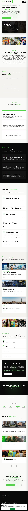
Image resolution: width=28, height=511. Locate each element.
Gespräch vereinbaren (6, 17)
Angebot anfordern (15, 502)
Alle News (14, 465)
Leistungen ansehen (15, 17)
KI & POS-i (12, 2)
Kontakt (9, 503)
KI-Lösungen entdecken (8, 373)
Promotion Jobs (24, 2)
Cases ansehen (18, 484)
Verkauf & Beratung (4, 503)
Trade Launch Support (4, 502)
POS (3, 1)
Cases (8, 502)
